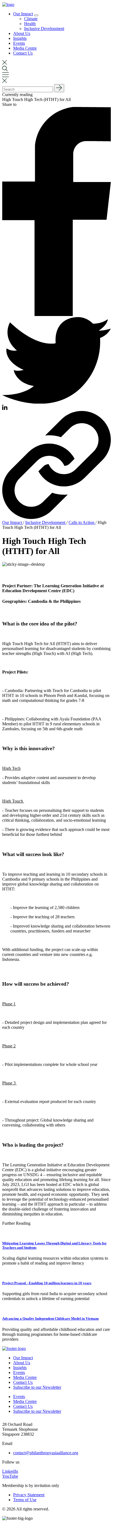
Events (19, 43)
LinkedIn (10, 1471)
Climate (31, 18)
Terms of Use (24, 1499)
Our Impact (23, 13)
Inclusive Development (44, 28)
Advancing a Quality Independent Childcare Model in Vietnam (50, 1318)
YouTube (10, 1476)
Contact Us (23, 53)
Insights (20, 38)
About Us (21, 33)
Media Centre (25, 48)
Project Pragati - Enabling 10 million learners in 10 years (46, 1283)
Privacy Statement (28, 1494)
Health (30, 23)
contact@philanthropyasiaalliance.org (45, 1452)
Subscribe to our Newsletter (37, 1387)
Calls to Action (82, 522)
